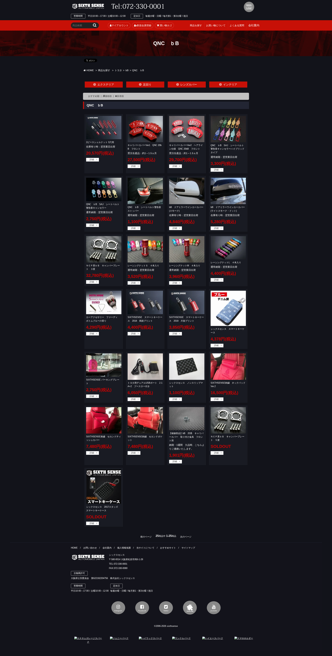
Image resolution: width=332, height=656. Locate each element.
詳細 (92, 159)
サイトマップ (188, 547)
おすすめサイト (168, 547)
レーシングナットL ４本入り (226, 262)
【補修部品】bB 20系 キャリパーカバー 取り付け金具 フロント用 (186, 437)
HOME (90, 70)
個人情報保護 (124, 547)
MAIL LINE (249, 7)
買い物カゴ (165, 25)
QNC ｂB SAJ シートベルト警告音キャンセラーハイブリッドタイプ (227, 149)
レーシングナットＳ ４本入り (143, 265)
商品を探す (196, 25)
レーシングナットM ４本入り (184, 265)
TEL (139, 6)
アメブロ (190, 608)
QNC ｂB (138, 70)
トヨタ (118, 70)
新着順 (120, 96)
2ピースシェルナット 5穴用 (100, 142)
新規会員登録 (144, 25)
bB (127, 70)
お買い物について (215, 25)
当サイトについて (145, 547)
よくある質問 (237, 25)
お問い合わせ (90, 547)
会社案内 (107, 547)
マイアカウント (120, 25)
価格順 (108, 96)
